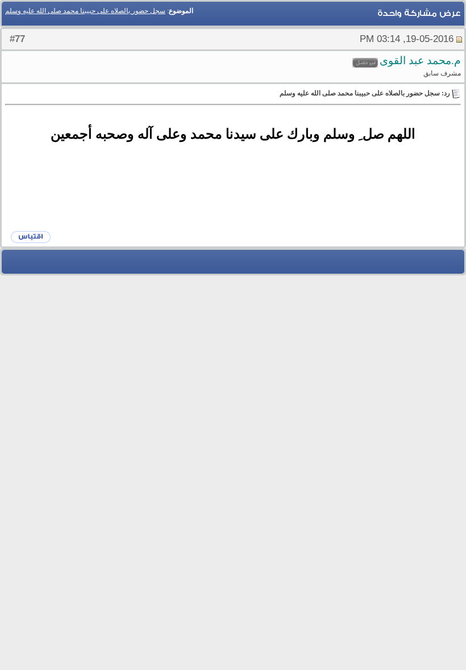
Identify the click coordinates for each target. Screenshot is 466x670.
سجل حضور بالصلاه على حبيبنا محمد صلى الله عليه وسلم (85, 11)
